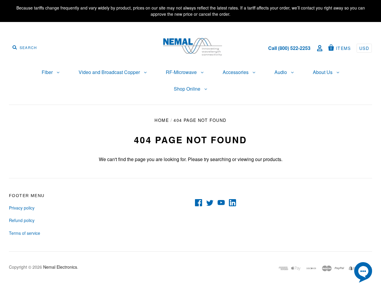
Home (161, 120)
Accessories (236, 72)
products (272, 159)
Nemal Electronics (60, 267)
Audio (281, 72)
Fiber (48, 72)
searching (220, 159)
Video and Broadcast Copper (110, 72)
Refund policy (22, 220)
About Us (323, 72)
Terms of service (24, 233)
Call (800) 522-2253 (289, 48)
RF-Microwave (182, 72)
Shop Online (188, 88)
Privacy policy (22, 208)
